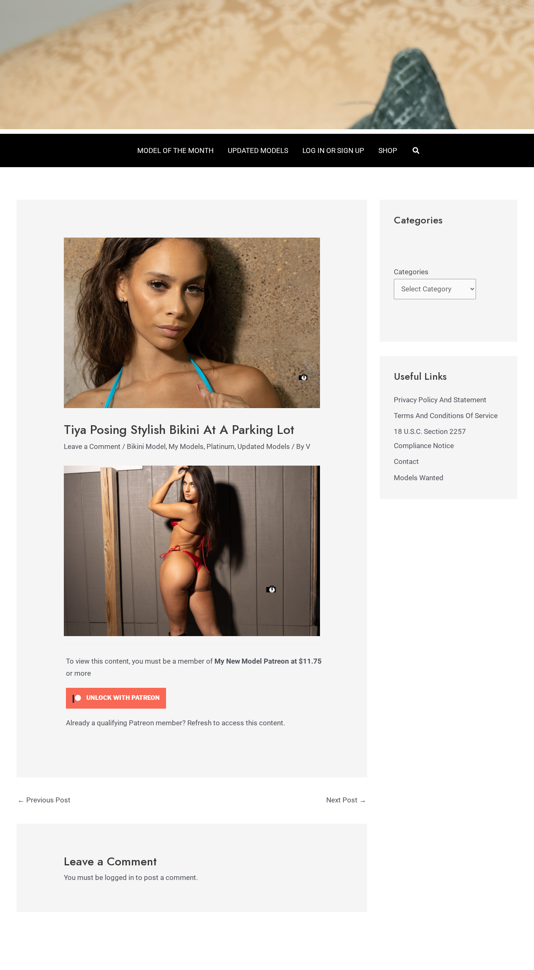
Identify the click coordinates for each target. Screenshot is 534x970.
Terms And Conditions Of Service (446, 415)
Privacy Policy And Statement (440, 400)
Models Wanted (418, 478)
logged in (119, 877)
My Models (186, 446)
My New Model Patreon (251, 661)
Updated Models (263, 446)
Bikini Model (146, 446)
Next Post (346, 800)
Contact (406, 461)
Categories (411, 272)
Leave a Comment (92, 446)
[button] (416, 150)
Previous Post (44, 800)
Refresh (199, 723)
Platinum (220, 446)
